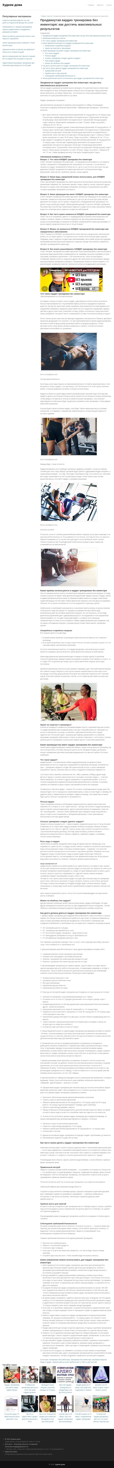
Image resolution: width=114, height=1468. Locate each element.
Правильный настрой (53, 71)
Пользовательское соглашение (26, 1444)
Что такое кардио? (52, 53)
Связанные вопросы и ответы (54, 38)
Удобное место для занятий (55, 73)
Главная (91, 5)
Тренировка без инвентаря (59, 1359)
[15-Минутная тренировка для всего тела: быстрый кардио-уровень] (29, 1382)
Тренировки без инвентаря (81, 1359)
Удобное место (75, 1362)
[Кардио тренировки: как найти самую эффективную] (12, 1382)
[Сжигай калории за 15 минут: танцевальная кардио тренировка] (83, 1411)
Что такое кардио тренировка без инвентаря (60, 41)
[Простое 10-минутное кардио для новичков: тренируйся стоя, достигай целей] (47, 1411)
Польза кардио (50, 56)
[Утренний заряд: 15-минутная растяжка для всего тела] (12, 1411)
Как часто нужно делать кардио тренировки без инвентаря (65, 68)
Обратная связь (11, 1452)
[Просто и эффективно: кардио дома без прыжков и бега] (29, 1411)
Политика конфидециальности (16, 1446)
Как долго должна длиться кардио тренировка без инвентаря (66, 66)
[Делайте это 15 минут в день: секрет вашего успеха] (101, 1382)
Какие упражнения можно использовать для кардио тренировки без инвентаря (73, 78)
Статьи (109, 5)
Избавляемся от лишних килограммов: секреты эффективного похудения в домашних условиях (17, 29)
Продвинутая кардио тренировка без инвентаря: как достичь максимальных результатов (77, 36)
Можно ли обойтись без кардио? (57, 63)
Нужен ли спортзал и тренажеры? (58, 48)
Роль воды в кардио (52, 61)
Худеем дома (12, 5)
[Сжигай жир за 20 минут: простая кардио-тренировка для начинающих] (65, 1411)
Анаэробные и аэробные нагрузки (58, 46)
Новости (100, 5)
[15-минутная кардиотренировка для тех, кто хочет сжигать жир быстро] (101, 1411)
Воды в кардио (46, 1362)
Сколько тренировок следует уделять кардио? (62, 58)
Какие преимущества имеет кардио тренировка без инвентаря (67, 51)
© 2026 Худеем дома (12, 1439)
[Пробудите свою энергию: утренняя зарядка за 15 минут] (47, 1382)
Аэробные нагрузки (99, 1359)
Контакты (8, 1444)
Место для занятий (89, 1362)
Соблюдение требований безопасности (60, 76)
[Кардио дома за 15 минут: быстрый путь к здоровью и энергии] (83, 1382)
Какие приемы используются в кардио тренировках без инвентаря (68, 43)
